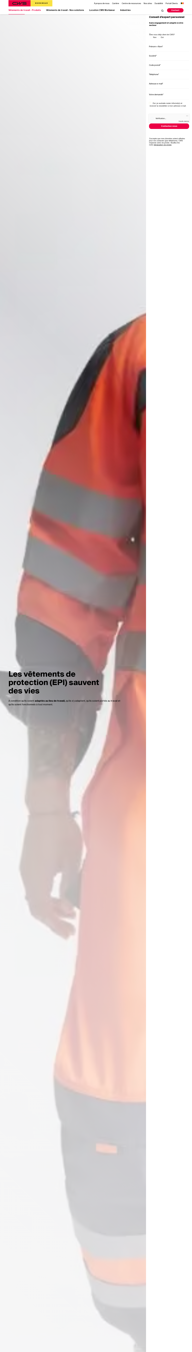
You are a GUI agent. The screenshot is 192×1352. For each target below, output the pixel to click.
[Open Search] (162, 10)
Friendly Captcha (184, 121)
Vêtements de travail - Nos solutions (65, 10)
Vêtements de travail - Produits (24, 10)
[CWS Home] (30, 3)
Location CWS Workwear (102, 10)
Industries (125, 10)
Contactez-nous (169, 126)
